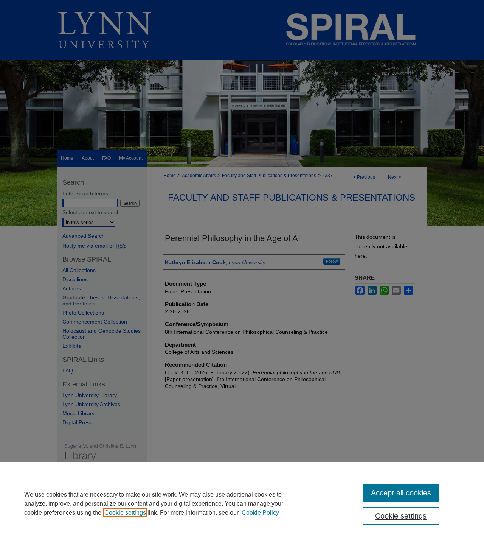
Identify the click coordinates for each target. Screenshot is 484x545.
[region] (242, 503)
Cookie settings (125, 512)
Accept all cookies (401, 493)
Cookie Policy (260, 512)
